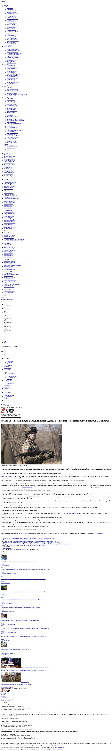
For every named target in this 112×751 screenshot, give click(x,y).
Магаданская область (12, 133)
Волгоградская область (13, 36)
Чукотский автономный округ (14, 139)
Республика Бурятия (12, 142)
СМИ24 (61, 749)
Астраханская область (12, 35)
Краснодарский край (12, 38)
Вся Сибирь (10, 98)
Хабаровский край (11, 138)
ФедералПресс (100, 533)
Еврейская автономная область (15, 130)
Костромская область (12, 19)
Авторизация (4, 697)
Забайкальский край (12, 141)
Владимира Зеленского (73, 513)
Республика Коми (11, 61)
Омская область (11, 107)
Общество (6, 366)
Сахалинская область (12, 137)
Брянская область (11, 12)
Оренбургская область (12, 69)
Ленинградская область (13, 54)
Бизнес (5, 359)
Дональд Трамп (14, 513)
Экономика (10, 361)
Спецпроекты (7, 380)
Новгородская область (12, 57)
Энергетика (10, 362)
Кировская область (12, 67)
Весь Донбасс (10, 145)
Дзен (65, 533)
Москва (6, 5)
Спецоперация (7, 548)
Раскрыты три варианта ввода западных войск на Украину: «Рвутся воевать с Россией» (25, 539)
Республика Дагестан (12, 116)
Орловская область (12, 23)
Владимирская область (13, 13)
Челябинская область (12, 90)
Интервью (9, 379)
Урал (5, 86)
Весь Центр (10, 8)
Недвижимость (11, 364)
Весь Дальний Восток (12, 127)
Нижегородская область (13, 68)
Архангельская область (13, 49)
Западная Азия (10, 611)
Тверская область (11, 28)
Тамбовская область (12, 27)
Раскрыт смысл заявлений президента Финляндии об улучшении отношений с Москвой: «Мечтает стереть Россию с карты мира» (37, 544)
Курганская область (12, 91)
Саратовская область (12, 80)
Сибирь (6, 97)
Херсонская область (12, 148)
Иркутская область (11, 101)
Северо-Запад (7, 46)
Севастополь (10, 45)
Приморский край (11, 134)
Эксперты (6, 372)
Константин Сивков (15, 476)
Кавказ (5, 113)
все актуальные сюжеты (7, 687)
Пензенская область (12, 71)
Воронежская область (12, 14)
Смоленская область (12, 25)
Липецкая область (11, 21)
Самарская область (11, 79)
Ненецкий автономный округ (14, 53)
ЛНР (8, 149)
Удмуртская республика (13, 82)
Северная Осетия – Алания (14, 123)
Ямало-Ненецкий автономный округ (16, 96)
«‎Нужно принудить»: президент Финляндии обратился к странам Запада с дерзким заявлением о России (30, 541)
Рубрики (3, 355)
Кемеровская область (12, 102)
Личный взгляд (11, 377)
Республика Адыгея (12, 39)
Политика (6, 358)
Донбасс (6, 144)
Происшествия (7, 368)
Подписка (9, 381)
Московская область (12, 9)
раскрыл (18, 526)
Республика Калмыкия (13, 41)
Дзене (19, 549)
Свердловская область (12, 89)
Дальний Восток (8, 126)
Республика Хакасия (12, 111)
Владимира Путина (27, 487)
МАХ (22, 533)
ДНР (8, 150)
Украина (8, 595)
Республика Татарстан (12, 78)
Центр (5, 6)
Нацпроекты (7, 369)
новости (3, 354)
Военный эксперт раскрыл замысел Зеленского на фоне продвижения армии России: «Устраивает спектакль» (31, 542)
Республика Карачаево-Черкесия (15, 120)
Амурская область (11, 128)
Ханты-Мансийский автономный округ (17, 94)
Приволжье (7, 64)
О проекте (3, 693)
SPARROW (62, 747)
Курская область (11, 20)
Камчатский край (11, 131)
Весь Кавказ (10, 115)
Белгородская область (12, 10)
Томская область (11, 112)
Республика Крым (11, 43)
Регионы (3, 1)
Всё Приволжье (11, 65)
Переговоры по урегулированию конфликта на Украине (35, 667)
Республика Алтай (11, 108)
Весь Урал (9, 87)
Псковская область (11, 58)
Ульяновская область (12, 83)
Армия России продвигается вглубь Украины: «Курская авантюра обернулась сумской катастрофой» (29, 538)
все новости (4, 656)
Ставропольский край (12, 124)
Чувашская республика (13, 85)
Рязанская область (11, 24)
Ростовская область (12, 42)
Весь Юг (9, 34)
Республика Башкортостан (13, 74)
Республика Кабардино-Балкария (15, 119)
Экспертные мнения (12, 376)
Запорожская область (12, 146)
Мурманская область (12, 56)
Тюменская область (12, 93)
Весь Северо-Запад (12, 47)
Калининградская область (13, 50)
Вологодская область (12, 52)
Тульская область (11, 30)
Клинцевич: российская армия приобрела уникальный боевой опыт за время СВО (24, 545)
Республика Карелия (12, 60)
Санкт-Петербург (11, 63)
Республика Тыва (11, 109)
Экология (6, 370)
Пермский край (11, 72)
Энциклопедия (10, 373)
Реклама (6, 339)
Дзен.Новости (28, 533)
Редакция (3, 696)
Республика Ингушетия (13, 118)
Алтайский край (11, 100)
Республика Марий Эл (12, 75)
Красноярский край (12, 104)
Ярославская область (12, 31)
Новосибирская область (13, 105)
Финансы (9, 365)
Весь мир (6, 4)
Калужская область (12, 17)
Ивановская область (12, 16)
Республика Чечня (11, 122)
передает (97, 487)
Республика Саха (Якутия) (13, 135)
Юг (4, 32)
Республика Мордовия (12, 76)
